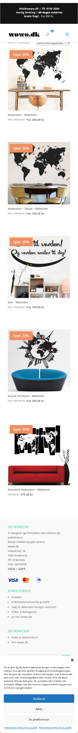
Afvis (39, 709)
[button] (72, 660)
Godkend (39, 699)
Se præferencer (39, 719)
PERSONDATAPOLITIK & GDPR (21, 727)
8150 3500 (52, 8)
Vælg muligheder (26, 130)
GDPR (21, 569)
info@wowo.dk (29, 8)
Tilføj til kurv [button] (22, 505)
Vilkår (11, 569)
